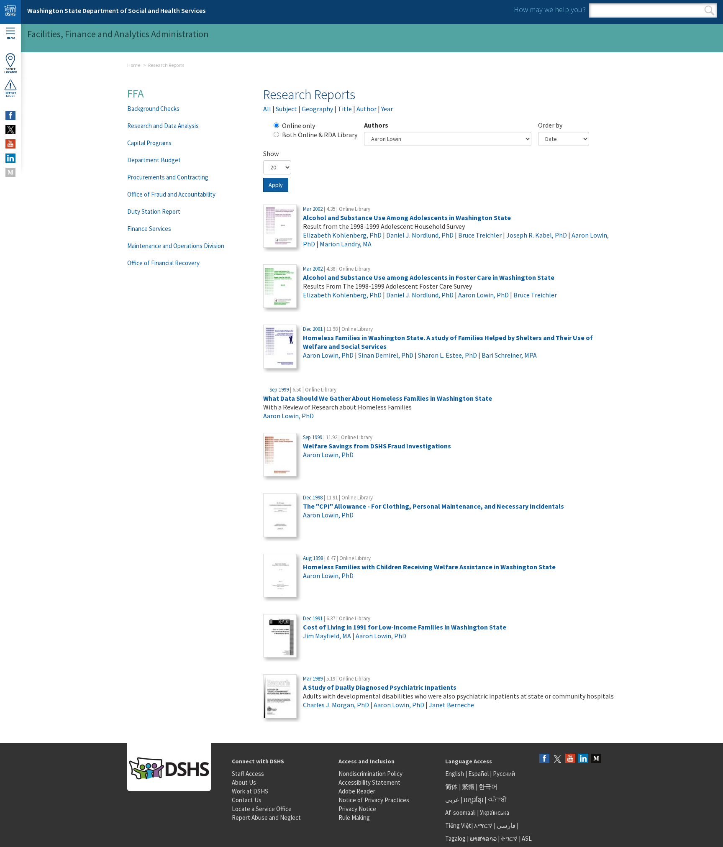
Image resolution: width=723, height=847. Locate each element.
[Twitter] (557, 759)
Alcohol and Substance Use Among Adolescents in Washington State (407, 217)
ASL (527, 838)
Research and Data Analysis (163, 126)
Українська (494, 812)
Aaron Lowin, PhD (483, 295)
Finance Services (149, 229)
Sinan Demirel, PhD (385, 355)
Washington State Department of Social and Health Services (116, 10)
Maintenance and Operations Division (175, 246)
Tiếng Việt (458, 825)
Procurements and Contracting (167, 177)
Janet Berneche (451, 705)
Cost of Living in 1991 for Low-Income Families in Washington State (404, 627)
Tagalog (455, 838)
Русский (504, 774)
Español (478, 774)
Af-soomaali (460, 812)
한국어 (488, 787)
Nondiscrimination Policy (370, 774)
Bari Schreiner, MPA (509, 355)
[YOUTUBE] (10, 144)
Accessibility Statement (369, 782)
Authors (376, 125)
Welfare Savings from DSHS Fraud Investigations (377, 446)
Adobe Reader (356, 791)
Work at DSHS (250, 791)
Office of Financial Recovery (163, 263)
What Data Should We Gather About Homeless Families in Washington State (377, 398)
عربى (452, 799)
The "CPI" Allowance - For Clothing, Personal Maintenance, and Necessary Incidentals (433, 506)
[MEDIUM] (10, 172)
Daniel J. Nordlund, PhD (420, 235)
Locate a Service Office (262, 809)
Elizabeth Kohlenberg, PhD (342, 235)
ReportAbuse (10, 94)
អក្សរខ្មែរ (473, 799)
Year (387, 109)
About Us (244, 782)
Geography (317, 109)
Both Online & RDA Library (319, 135)
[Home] (10, 12)
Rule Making (354, 817)
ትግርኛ (509, 838)
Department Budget (154, 160)
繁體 (469, 787)
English (455, 774)
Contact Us (247, 800)
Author (366, 109)
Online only (298, 125)
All (267, 109)
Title (345, 109)
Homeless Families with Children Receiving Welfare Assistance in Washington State (429, 567)
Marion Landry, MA (346, 244)
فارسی (505, 825)
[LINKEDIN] (10, 158)
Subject (286, 109)
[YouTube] (570, 759)
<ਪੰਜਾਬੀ (497, 799)
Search (709, 10)
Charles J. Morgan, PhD (336, 705)
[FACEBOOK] (10, 115)
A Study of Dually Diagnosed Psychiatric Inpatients (379, 687)
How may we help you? (550, 9)
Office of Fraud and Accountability (171, 194)
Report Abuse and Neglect (266, 817)
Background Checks (153, 109)
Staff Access (248, 774)
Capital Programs (149, 143)
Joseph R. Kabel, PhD (536, 235)
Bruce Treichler (480, 235)
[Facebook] (544, 759)
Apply (276, 185)
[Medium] (596, 759)
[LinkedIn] (583, 759)
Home (133, 65)
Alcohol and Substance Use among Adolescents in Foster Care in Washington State (428, 277)
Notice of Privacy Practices (373, 800)
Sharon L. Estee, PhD (447, 355)
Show (271, 153)
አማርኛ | (484, 825)
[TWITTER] (10, 130)
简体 (451, 787)
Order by (550, 125)
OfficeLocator (10, 70)
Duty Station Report (153, 211)
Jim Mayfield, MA (327, 636)
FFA (135, 93)
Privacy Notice (357, 809)
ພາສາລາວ (483, 838)
